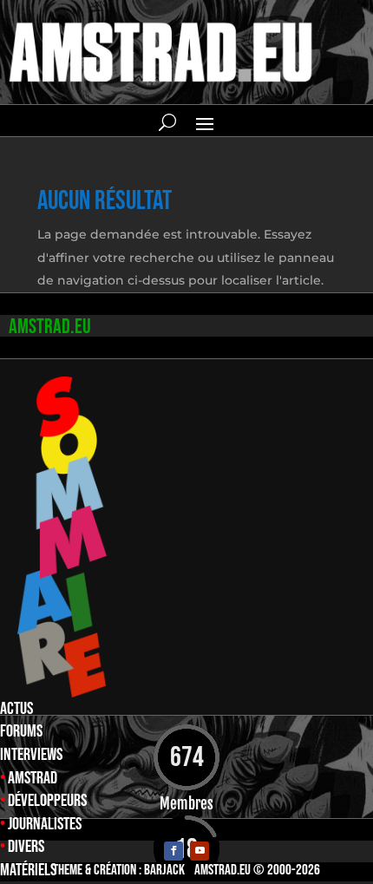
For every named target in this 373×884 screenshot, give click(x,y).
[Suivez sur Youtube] (199, 851)
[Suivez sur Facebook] (173, 851)
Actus (16, 708)
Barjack (164, 870)
